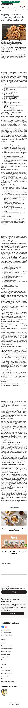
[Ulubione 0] (20, 8)
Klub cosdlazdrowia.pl (6, 646)
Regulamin (3, 659)
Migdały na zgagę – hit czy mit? (11, 96)
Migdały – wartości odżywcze (11, 92)
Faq (2, 668)
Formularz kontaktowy (6, 630)
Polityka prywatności (5, 654)
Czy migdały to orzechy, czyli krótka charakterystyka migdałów (15, 87)
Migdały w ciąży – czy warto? (11, 97)
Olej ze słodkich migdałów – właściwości (13, 110)
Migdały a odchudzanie (9, 107)
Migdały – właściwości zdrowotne (11, 95)
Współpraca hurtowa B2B (7, 648)
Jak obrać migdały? (8, 104)
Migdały (2, 300)
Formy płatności (5, 676)
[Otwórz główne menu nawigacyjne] (3, 7)
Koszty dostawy (4, 679)
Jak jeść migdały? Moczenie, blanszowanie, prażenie (13, 105)
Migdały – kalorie (8, 93)
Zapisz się (12, 613)
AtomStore (17, 704)
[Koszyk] (23, 8)
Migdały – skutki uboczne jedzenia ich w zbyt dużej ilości (15, 100)
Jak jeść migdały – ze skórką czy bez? (12, 102)
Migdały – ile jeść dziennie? (10, 98)
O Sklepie (3, 643)
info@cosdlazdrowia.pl (8, 632)
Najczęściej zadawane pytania (8, 681)
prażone (2, 350)
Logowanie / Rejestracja (6, 673)
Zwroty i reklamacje (5, 670)
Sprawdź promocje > (7, 4)
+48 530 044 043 (7, 635)
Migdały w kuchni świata (9, 89)
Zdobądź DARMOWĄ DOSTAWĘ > (10, 1)
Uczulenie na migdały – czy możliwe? (12, 109)
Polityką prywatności (5, 589)
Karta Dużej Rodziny (6, 651)
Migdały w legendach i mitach (10, 91)
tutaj (13, 193)
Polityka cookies (5, 657)
